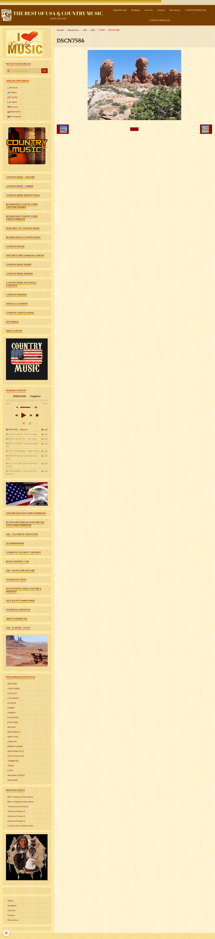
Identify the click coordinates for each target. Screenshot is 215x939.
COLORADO (13, 698)
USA (85, 30)
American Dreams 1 (16, 811)
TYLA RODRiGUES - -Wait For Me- (24, 451)
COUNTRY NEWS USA (195, 10)
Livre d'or (149, 10)
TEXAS (10, 765)
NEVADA (11, 727)
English (13, 92)
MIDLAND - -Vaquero (18, 429)
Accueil (60, 30)
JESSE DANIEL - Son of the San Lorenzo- (21, 472)
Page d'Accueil (120, 10)
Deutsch (14, 107)
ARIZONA (12, 683)
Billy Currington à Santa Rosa (20, 801)
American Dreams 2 (16, 816)
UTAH (101, 30)
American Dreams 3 (16, 821)
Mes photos (175, 10)
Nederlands (15, 111)
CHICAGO (12, 693)
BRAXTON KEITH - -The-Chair (22, 438)
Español (13, 97)
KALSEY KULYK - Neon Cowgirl (22, 434)
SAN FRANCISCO (15, 751)
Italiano (13, 102)
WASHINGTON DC (16, 775)
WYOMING (12, 780)
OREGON (12, 741)
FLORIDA (11, 703)
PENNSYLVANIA (15, 746)
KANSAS (11, 712)
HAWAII (11, 708)
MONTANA (12, 722)
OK (44, 70)
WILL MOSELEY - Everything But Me (22, 445)
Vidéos (10, 900)
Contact (161, 10)
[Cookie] (6, 933)
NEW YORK (12, 736)
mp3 (46, 429)
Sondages (135, 10)
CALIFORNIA (13, 688)
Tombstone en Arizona (17, 806)
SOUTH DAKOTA (15, 756)
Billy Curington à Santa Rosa (20, 797)
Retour (134, 129)
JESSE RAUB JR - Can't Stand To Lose (22, 457)
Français (14, 87)
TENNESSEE (13, 761)
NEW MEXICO (14, 732)
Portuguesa (15, 116)
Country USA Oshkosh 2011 (20, 825)
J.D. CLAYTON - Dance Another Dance (21, 464)
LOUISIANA (13, 717)
